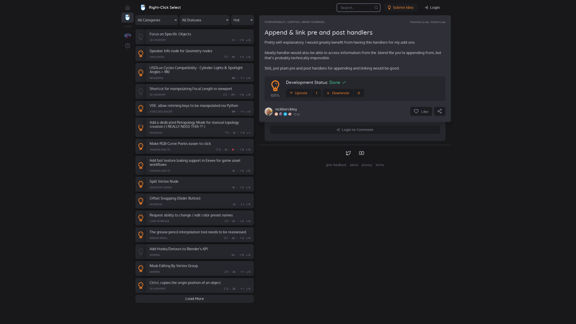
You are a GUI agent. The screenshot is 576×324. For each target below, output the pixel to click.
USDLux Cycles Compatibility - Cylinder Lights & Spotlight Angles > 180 (196, 69)
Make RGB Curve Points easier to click (180, 143)
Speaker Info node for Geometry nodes (181, 51)
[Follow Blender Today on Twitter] (348, 153)
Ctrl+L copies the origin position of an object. (186, 282)
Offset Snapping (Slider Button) (175, 198)
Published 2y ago (419, 22)
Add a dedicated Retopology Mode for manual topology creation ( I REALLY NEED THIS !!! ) (194, 124)
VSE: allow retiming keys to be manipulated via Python (194, 105)
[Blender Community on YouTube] (361, 153)
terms (380, 165)
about (354, 165)
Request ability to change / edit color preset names (191, 215)
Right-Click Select (165, 7)
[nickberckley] (269, 112)
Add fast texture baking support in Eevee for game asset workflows (195, 162)
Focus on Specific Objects (170, 34)
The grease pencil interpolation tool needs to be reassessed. (198, 232)
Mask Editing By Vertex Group (174, 265)
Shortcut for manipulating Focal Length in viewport (191, 88)
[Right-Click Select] (128, 17)
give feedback (336, 165)
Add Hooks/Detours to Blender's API (179, 249)
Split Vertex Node (164, 181)
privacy (367, 165)
